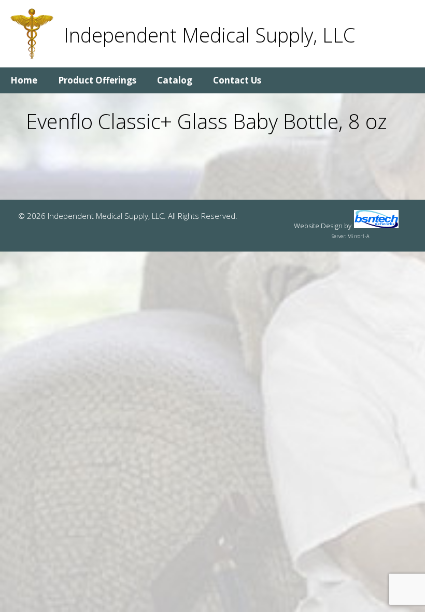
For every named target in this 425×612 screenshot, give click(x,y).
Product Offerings (97, 80)
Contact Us (237, 80)
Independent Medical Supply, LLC (209, 34)
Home (23, 80)
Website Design (318, 225)
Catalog (174, 80)
